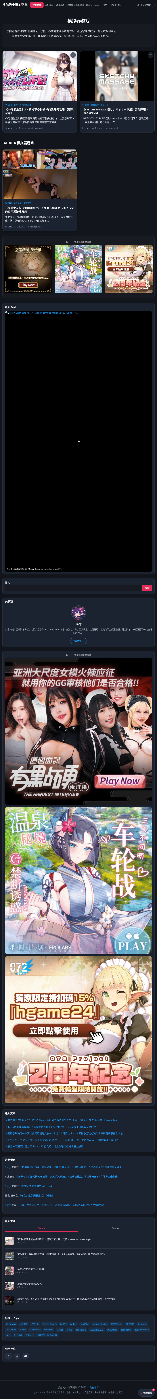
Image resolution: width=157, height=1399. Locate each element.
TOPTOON (11, 1329)
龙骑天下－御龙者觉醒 (47, 1335)
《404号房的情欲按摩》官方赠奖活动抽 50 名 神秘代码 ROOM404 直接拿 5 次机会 (50, 1126)
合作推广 (94, 1387)
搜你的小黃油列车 (15, 5)
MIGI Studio (116, 1324)
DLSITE (63, 1324)
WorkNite (48, 1329)
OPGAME (130, 1324)
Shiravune (142, 1324)
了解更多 (77, 641)
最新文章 (49, 4)
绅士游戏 (18, 1335)
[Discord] (25, 1356)
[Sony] (78, 613)
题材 (88, 4)
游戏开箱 (60, 4)
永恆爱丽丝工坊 (97, 1329)
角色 (105, 4)
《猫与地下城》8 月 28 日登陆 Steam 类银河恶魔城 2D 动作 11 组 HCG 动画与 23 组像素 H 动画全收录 (61, 1120)
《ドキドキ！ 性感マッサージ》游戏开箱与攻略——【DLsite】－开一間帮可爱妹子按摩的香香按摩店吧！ (63, 1140)
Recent (115, 1228)
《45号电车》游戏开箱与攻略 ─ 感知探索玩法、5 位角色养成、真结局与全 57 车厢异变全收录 (70, 1167)
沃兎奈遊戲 (112, 1329)
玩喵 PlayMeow (142, 1329)
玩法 (96, 4)
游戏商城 (37, 4)
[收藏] (73, 55)
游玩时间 (115, 4)
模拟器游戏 (81, 1329)
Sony (8, 1167)
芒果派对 (30, 1335)
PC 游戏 (8, 104)
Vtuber (22, 1329)
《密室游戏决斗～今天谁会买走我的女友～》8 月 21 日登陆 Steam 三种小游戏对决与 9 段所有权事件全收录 (64, 1133)
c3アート (35, 1324)
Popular (42, 1228)
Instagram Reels (75, 4)
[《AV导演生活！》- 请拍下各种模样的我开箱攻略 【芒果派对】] (40, 76)
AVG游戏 (23, 1324)
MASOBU (85, 1324)
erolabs (73, 1324)
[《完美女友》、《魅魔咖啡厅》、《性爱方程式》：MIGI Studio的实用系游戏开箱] (40, 174)
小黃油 (60, 1329)
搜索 (7, 582)
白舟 (8, 1335)
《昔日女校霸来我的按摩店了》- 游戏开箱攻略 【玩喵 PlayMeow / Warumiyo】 (63, 1205)
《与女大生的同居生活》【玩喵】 (37, 1186)
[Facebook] (8, 1356)
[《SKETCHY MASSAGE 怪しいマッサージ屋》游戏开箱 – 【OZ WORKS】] (117, 76)
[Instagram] (17, 1356)
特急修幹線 (126, 1329)
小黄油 (69, 1329)
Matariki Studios (100, 1324)
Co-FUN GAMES (49, 1324)
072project (11, 1324)
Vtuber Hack (35, 1329)
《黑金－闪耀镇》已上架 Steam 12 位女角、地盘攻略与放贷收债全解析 (44, 1146)
